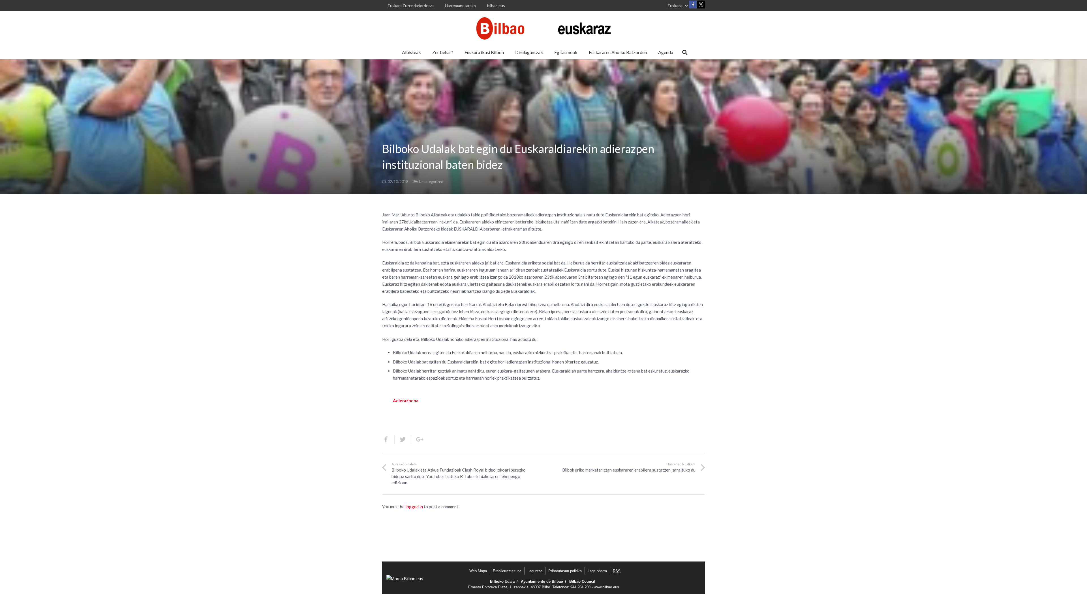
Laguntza (534, 571)
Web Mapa (478, 571)
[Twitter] (701, 6)
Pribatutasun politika (565, 571)
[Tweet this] (403, 439)
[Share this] (388, 439)
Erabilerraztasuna (507, 571)
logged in (414, 506)
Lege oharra (597, 571)
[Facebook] (693, 4)
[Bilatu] (685, 52)
